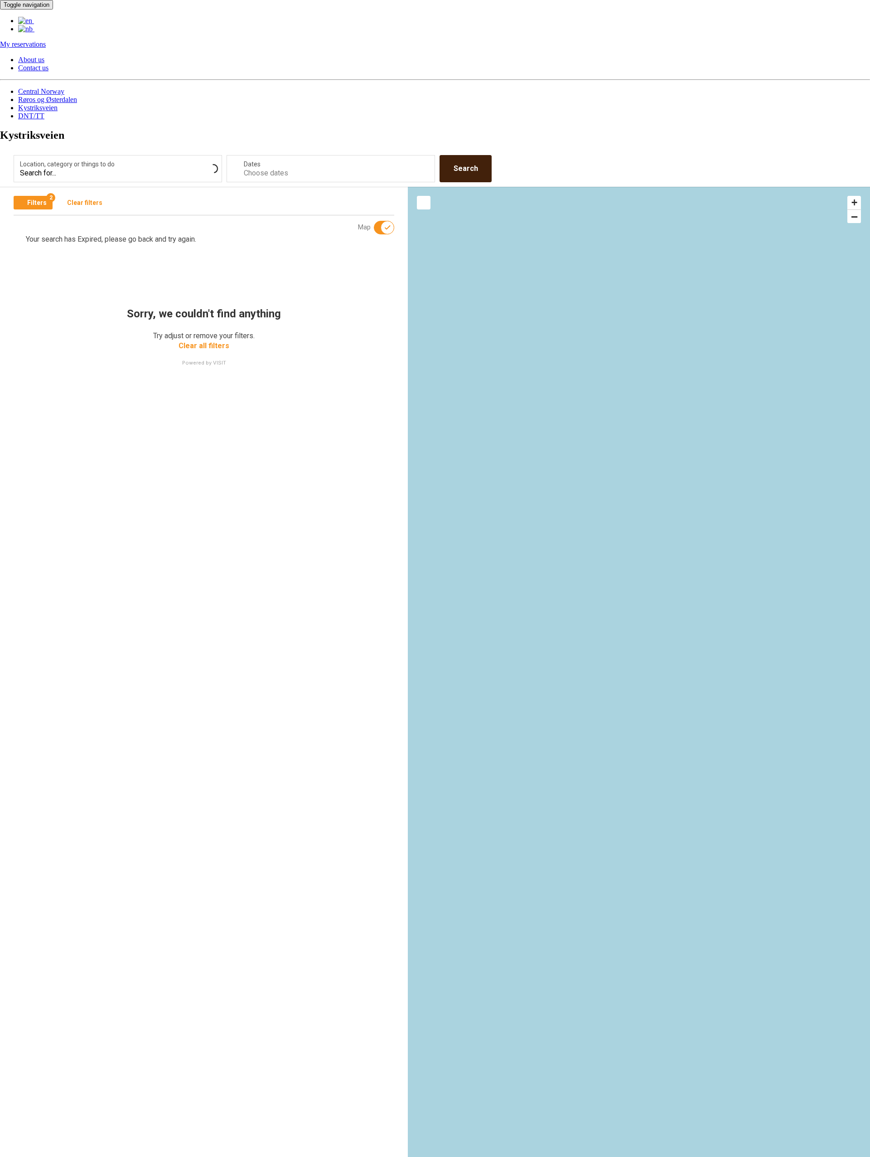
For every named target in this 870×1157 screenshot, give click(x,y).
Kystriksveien (38, 108)
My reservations (23, 44)
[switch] (378, 227)
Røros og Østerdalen (47, 99)
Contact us (33, 68)
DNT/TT (31, 116)
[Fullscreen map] (423, 202)
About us (31, 59)
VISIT (219, 363)
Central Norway (41, 91)
